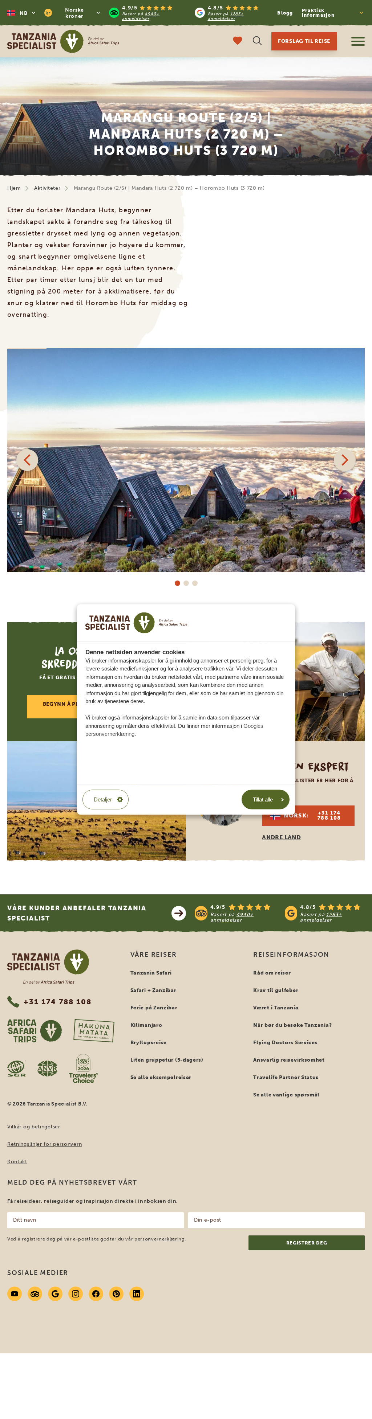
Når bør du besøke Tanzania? (292, 1025)
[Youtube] (14, 1294)
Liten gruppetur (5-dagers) (166, 1060)
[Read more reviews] (189, 12)
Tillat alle (263, 799)
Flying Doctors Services (285, 1042)
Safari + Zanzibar (153, 990)
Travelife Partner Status (286, 1077)
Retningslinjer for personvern (44, 1144)
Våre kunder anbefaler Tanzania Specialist (76, 913)
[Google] (55, 1294)
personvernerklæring (159, 1239)
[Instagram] (75, 1294)
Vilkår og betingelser (33, 1127)
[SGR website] (16, 1068)
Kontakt (17, 1161)
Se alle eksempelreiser (160, 1077)
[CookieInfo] (136, 622)
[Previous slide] (27, 460)
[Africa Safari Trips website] (34, 1030)
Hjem (14, 188)
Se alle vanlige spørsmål (286, 1095)
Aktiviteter (47, 188)
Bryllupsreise (148, 1042)
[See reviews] (280, 913)
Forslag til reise (304, 41)
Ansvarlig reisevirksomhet (289, 1060)
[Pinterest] (116, 1294)
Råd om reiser (272, 973)
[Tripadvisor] (35, 1294)
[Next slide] (345, 460)
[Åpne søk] (257, 41)
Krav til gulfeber (275, 990)
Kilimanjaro (146, 1025)
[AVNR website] (47, 1068)
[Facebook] (96, 1294)
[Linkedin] (136, 1294)
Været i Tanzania (275, 1008)
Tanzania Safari (151, 973)
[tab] (177, 583)
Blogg (285, 13)
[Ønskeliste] (237, 41)
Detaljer (103, 799)
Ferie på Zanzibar (154, 1008)
